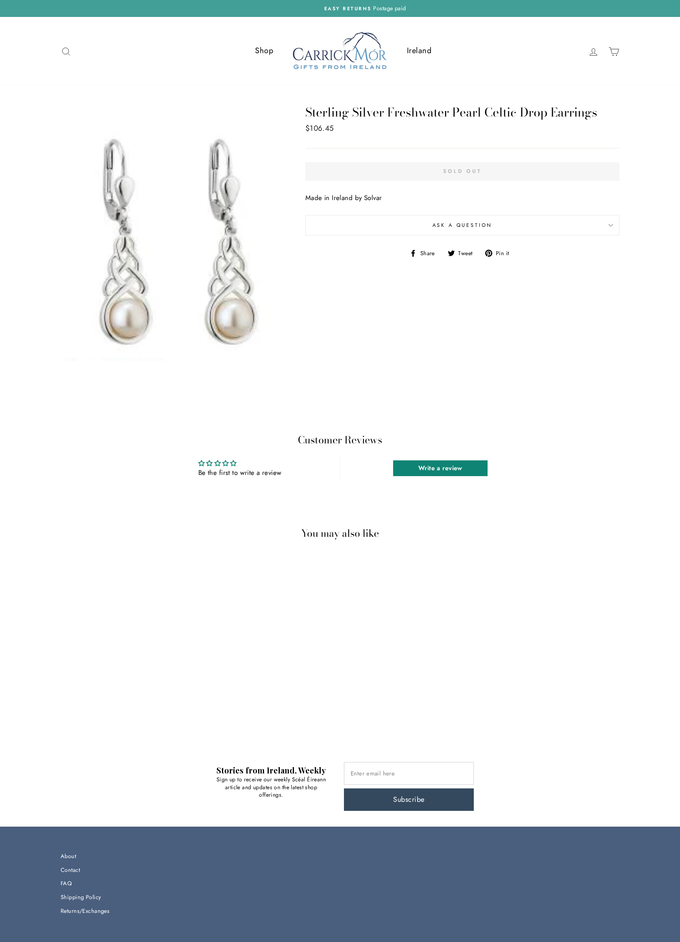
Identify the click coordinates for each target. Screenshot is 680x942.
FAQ (66, 883)
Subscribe (408, 799)
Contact (70, 870)
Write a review (440, 468)
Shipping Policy (81, 897)
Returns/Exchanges (85, 911)
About (68, 856)
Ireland (419, 50)
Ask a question (462, 225)
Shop (264, 50)
